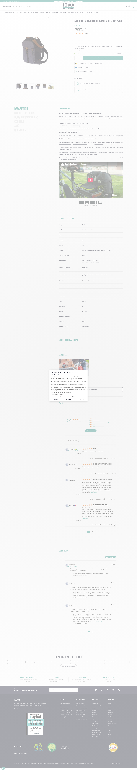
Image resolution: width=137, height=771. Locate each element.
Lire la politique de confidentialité (58, 394)
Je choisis (68, 399)
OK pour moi (81, 399)
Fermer (56, 399)
